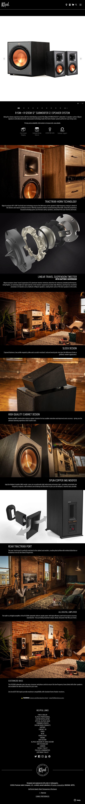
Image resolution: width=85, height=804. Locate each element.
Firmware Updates (42, 723)
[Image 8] (51, 108)
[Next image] (81, 59)
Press (42, 731)
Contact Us (42, 729)
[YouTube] (46, 756)
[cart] (73, 5)
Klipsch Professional (42, 717)
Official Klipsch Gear (42, 721)
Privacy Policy (42, 748)
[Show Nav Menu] (80, 5)
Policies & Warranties (42, 750)
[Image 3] (28, 108)
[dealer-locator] (66, 5)
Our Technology (42, 744)
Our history (42, 740)
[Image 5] (37, 108)
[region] (42, 58)
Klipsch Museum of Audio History (42, 742)
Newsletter (42, 736)
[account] (69, 5)
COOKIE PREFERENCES (42, 796)
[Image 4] (33, 108)
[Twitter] (36, 756)
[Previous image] (4, 59)
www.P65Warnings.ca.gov (56, 698)
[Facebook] (39, 756)
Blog (42, 733)
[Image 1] (19, 108)
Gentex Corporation (58, 785)
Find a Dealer (42, 715)
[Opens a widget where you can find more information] (77, 800)
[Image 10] (60, 108)
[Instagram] (42, 756)
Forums (42, 738)
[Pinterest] (49, 756)
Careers (42, 746)
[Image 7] (46, 108)
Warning (43, 793)
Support (42, 727)
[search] (76, 5)
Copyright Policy (43, 752)
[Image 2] (24, 108)
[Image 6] (42, 108)
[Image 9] (56, 108)
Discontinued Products (42, 725)
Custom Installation (43, 719)
